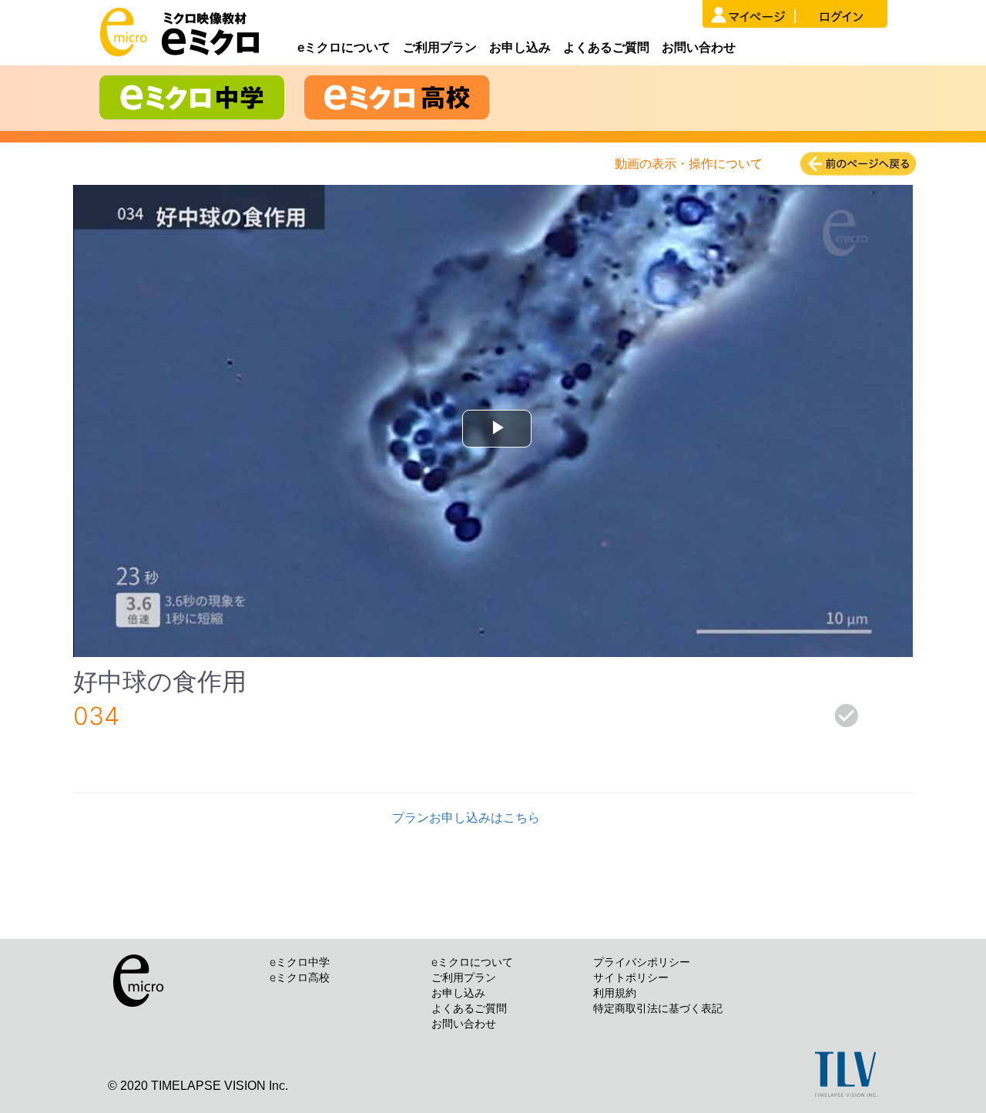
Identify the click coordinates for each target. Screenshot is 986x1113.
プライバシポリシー (641, 961)
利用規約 (614, 992)
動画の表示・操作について (689, 163)
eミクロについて (344, 47)
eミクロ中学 (300, 961)
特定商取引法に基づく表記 (658, 1007)
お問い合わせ (699, 47)
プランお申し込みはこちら (466, 817)
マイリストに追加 (770, 724)
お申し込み (520, 47)
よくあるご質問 (606, 47)
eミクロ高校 (300, 977)
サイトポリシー (631, 977)
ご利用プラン (440, 47)
